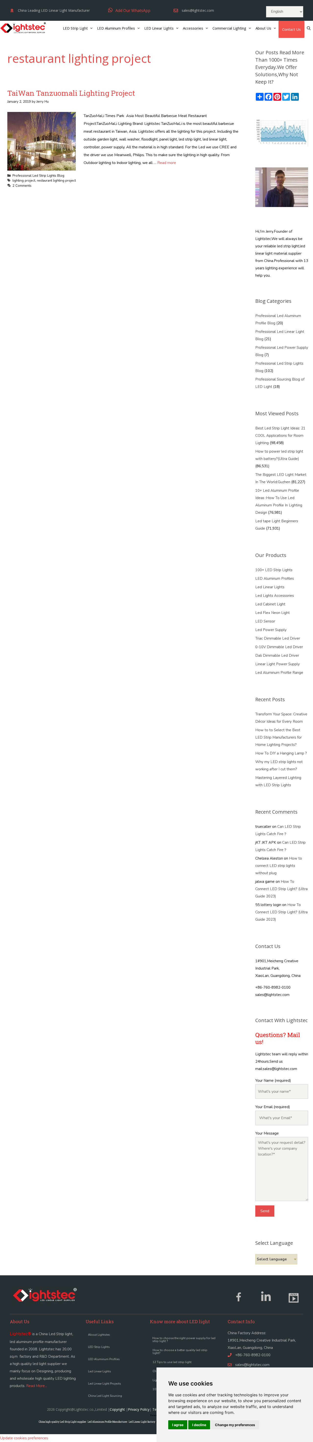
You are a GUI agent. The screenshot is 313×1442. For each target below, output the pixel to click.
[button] (129, 10)
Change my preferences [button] (235, 1425)
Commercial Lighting (229, 28)
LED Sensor (265, 621)
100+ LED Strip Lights (273, 570)
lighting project (23, 180)
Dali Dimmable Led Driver (277, 655)
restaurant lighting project (56, 180)
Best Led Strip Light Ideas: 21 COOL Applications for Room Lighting (280, 435)
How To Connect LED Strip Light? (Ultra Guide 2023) (281, 889)
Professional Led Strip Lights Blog (38, 175)
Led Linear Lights (269, 587)
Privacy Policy (138, 1409)
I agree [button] (177, 1425)
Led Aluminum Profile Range (279, 672)
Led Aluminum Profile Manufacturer (107, 1421)
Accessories (193, 28)
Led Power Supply (271, 629)
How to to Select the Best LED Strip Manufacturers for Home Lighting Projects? (278, 737)
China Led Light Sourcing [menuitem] (105, 1396)
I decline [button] (199, 1425)
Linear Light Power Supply (277, 664)
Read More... (36, 1385)
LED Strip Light (75, 28)
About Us (263, 28)
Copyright (117, 1409)
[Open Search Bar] (308, 28)
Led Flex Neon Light (272, 612)
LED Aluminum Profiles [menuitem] (104, 1359)
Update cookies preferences (24, 1438)
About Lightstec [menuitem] (99, 1335)
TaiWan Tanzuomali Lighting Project (71, 93)
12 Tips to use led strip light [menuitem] (172, 1362)
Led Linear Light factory (142, 1421)
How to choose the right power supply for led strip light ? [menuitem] (183, 1339)
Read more (166, 162)
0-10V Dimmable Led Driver (279, 647)
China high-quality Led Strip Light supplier (62, 1421)
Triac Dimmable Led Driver (277, 638)
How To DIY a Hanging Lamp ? (281, 753)
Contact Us (291, 29)
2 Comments (22, 185)
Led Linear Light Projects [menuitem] (104, 1384)
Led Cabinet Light (270, 604)
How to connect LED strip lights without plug (278, 865)
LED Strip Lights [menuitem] (99, 1347)
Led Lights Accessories (274, 595)
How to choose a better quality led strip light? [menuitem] (180, 1351)
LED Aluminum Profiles (116, 28)
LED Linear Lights (159, 28)
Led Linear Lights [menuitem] (99, 1371)
